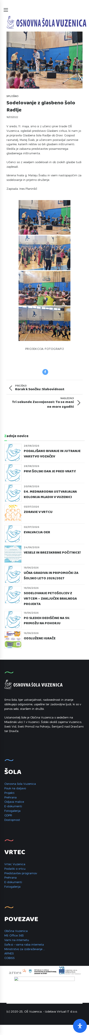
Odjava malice (14, 801)
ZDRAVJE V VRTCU (38, 512)
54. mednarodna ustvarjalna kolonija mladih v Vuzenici (50, 494)
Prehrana (10, 797)
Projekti (9, 793)
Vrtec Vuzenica (14, 864)
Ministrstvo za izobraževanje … (24, 949)
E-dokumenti (13, 806)
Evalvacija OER (37, 532)
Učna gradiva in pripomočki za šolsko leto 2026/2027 (51, 575)
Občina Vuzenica (16, 931)
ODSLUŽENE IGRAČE (40, 638)
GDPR (8, 815)
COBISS (9, 958)
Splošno (12, 96)
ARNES (9, 953)
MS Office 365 (14, 935)
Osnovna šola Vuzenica (20, 783)
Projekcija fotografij (44, 348)
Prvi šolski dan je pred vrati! (50, 471)
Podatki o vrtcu (14, 868)
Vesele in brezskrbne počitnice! (52, 553)
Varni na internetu (16, 940)
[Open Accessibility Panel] (80, 1026)
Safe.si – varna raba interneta (24, 944)
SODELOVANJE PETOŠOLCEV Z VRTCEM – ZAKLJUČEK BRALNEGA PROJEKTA (50, 598)
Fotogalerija (12, 810)
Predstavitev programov (20, 873)
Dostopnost (12, 820)
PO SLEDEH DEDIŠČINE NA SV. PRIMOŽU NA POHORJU (47, 621)
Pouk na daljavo (15, 788)
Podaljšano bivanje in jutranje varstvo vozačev (52, 454)
